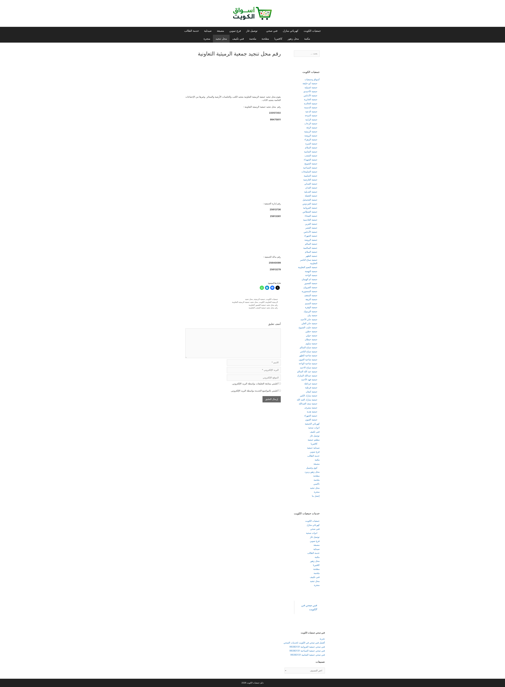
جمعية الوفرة (311, 307)
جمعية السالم (311, 244)
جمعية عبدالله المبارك (307, 375)
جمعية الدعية (311, 111)
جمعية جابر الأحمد (309, 319)
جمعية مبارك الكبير (308, 395)
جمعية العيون (311, 419)
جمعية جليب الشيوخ (308, 327)
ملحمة (252, 38)
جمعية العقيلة (311, 195)
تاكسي (316, 484)
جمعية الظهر (311, 256)
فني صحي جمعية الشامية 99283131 (307, 654)
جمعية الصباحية (310, 167)
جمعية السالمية (310, 248)
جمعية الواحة (311, 275)
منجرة (207, 38)
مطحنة (265, 38)
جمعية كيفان (311, 391)
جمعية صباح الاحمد (308, 367)
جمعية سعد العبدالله (308, 403)
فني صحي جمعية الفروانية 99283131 (307, 646)
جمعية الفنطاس (310, 211)
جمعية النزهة (311, 299)
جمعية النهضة (311, 271)
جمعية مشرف (310, 407)
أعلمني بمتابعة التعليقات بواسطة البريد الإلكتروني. (255, 383)
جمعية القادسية (310, 219)
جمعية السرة (311, 143)
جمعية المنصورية (309, 291)
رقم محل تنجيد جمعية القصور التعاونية (263, 305)
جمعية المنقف (310, 295)
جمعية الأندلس (310, 95)
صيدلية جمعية (313, 447)
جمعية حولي (311, 335)
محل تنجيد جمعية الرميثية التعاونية (245, 302)
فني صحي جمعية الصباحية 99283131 (307, 650)
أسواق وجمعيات (312, 79)
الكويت (261, 302)
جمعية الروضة (310, 135)
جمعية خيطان (311, 339)
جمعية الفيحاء (311, 215)
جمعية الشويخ (310, 163)
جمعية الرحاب (310, 123)
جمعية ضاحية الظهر (308, 355)
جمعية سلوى (311, 343)
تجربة (322, 638)
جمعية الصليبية (310, 175)
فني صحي (271, 30)
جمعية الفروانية (310, 207)
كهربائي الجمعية (312, 423)
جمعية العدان (311, 187)
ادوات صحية (314, 427)
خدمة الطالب (191, 30)
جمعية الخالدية (310, 103)
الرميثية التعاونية (272, 302)
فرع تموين (235, 30)
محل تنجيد (221, 38)
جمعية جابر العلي (309, 323)
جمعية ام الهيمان (309, 279)
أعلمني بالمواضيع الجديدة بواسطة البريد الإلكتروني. (254, 390)
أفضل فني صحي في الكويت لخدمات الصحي (304, 642)
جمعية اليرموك (310, 311)
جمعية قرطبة (311, 387)
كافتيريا (278, 38)
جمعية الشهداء (310, 159)
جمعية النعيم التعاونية (307, 267)
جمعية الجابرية (310, 99)
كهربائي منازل (290, 30)
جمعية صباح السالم (308, 347)
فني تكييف (238, 38)
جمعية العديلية (310, 191)
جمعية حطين (311, 331)
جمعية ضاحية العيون (308, 359)
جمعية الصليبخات (309, 171)
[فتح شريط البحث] (196, 39)
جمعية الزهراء (310, 139)
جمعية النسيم (311, 303)
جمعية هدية (312, 411)
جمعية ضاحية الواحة (308, 363)
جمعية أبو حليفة (310, 83)
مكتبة (307, 38)
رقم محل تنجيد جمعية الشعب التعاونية (263, 308)
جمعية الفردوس (309, 203)
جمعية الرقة (311, 127)
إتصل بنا (316, 496)
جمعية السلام (311, 147)
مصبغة (220, 30)
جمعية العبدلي (310, 183)
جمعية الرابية (311, 119)
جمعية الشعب (310, 155)
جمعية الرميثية (259, 299)
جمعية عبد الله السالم (307, 371)
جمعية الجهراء (310, 235)
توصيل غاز (251, 30)
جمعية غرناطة (310, 383)
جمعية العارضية (310, 179)
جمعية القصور (310, 283)
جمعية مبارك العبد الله (307, 399)
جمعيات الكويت (312, 30)
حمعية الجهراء (310, 415)
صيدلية (208, 30)
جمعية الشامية (310, 151)
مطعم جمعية (314, 439)
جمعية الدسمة (310, 107)
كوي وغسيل (311, 467)
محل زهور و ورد (312, 472)
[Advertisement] (233, 77)
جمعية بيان (312, 315)
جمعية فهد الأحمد (309, 379)
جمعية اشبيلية (311, 87)
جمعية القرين (311, 224)
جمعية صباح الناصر (308, 351)
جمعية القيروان (310, 287)
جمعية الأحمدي (310, 91)
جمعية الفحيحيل (310, 199)
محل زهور (293, 38)
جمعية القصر (311, 227)
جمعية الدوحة (311, 115)
